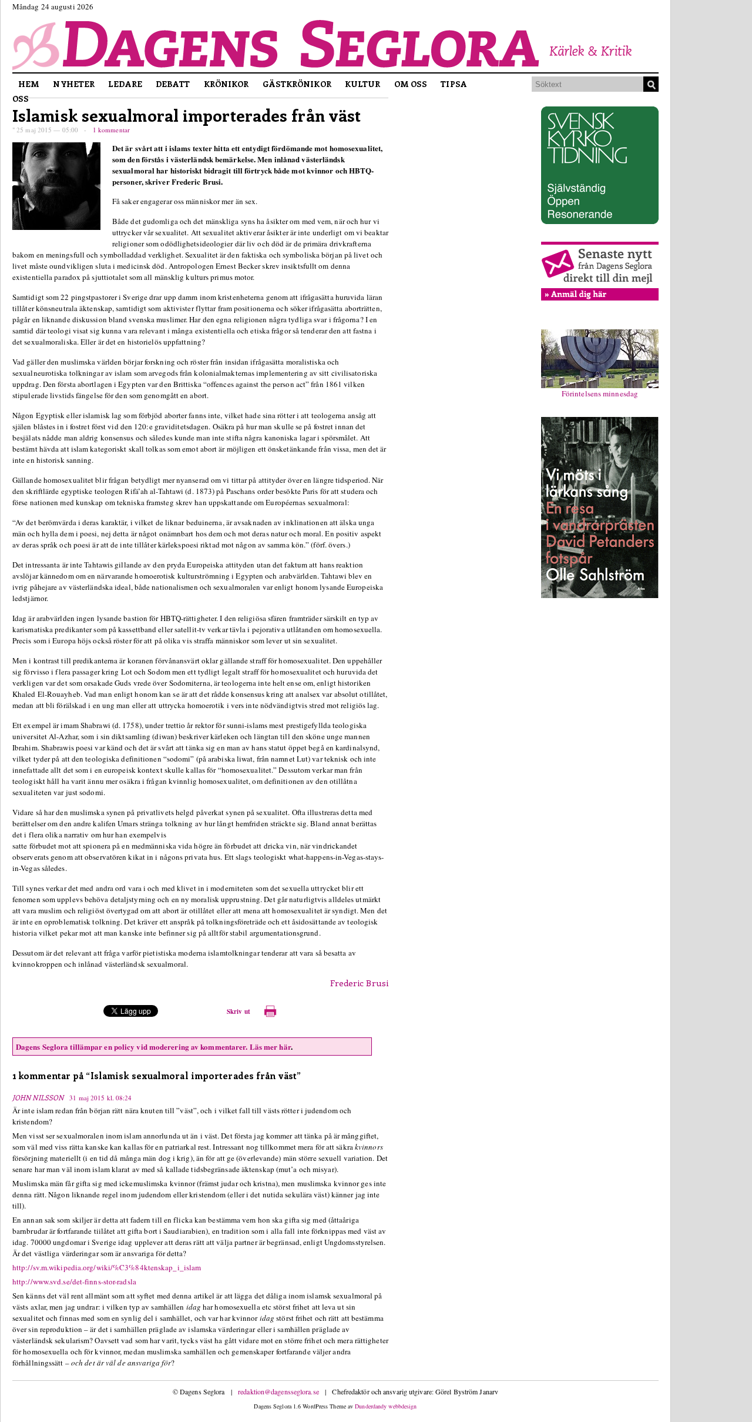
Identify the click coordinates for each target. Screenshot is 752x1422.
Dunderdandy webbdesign (386, 1406)
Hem (28, 83)
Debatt (173, 83)
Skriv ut (238, 1011)
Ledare (125, 83)
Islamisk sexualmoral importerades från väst (186, 115)
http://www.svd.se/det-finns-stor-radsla (74, 1281)
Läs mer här (270, 1046)
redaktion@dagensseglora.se (278, 1391)
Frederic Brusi (359, 983)
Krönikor (226, 83)
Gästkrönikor (297, 83)
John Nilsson (37, 1097)
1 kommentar (111, 129)
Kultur (363, 83)
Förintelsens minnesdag (600, 393)
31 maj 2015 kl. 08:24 (100, 1097)
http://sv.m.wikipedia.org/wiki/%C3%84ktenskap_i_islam (106, 1267)
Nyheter (74, 83)
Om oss (411, 83)
